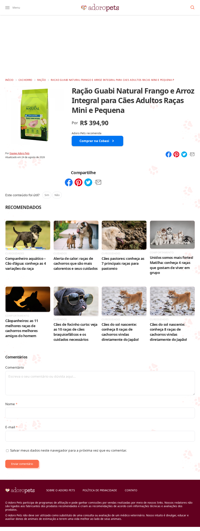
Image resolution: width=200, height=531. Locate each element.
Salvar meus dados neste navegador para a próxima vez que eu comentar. (68, 450)
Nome (11, 404)
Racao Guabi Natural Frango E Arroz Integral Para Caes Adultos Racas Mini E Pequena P (112, 80)
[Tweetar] (184, 154)
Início (9, 80)
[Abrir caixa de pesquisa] (192, 7)
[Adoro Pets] (100, 7)
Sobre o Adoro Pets (60, 490)
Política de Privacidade (100, 490)
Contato (131, 490)
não (57, 195)
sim (47, 195)
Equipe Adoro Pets (19, 153)
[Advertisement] (100, 46)
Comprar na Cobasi (94, 141)
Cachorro (25, 80)
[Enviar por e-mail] (192, 154)
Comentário (14, 367)
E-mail (11, 427)
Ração (41, 80)
